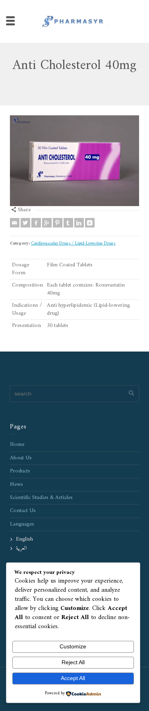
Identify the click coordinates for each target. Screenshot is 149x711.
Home (17, 444)
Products (20, 471)
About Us (21, 458)
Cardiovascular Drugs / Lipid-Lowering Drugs (73, 243)
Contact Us (23, 511)
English (24, 539)
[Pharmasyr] (74, 21)
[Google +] (47, 222)
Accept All (73, 678)
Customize (73, 646)
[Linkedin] (79, 222)
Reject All (73, 662)
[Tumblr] (68, 222)
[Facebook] (36, 222)
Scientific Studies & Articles (41, 498)
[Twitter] (25, 222)
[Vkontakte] (90, 222)
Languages (22, 524)
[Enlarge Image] (74, 160)
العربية (21, 548)
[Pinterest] (57, 222)
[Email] (14, 222)
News (16, 484)
